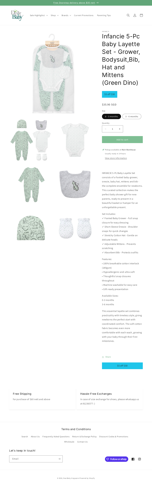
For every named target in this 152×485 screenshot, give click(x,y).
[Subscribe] (59, 458)
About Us (35, 436)
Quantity (105, 123)
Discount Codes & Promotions (113, 436)
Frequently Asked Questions (56, 436)
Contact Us (82, 441)
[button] (38, 15)
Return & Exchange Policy (84, 436)
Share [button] (108, 356)
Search (25, 436)
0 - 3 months (111, 116)
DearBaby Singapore (71, 478)
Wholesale (69, 441)
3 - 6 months (131, 116)
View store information (116, 158)
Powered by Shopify (87, 478)
